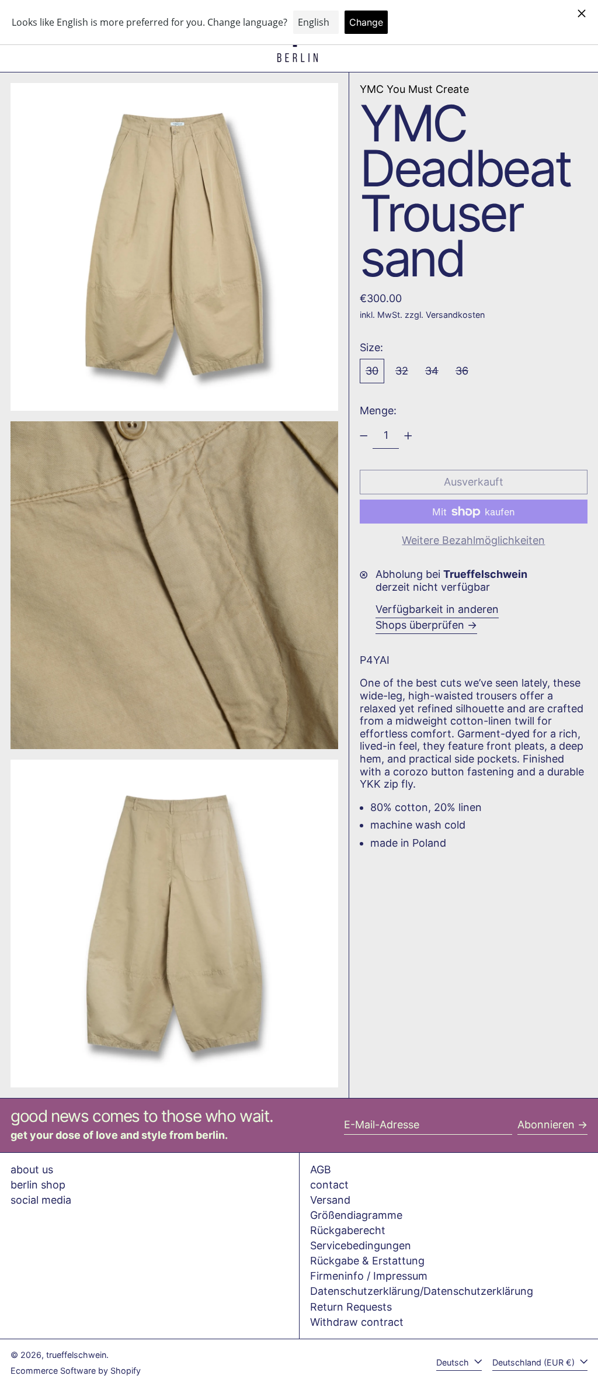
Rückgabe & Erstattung (367, 1261)
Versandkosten (455, 315)
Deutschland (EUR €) (534, 1362)
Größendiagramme (356, 1215)
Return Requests (351, 1307)
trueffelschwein (76, 1355)
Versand (330, 1200)
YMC (414, 89)
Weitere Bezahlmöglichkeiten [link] (473, 540)
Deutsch (453, 1362)
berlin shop (38, 1185)
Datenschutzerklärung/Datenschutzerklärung (421, 1291)
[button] (174, 247)
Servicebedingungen (360, 1245)
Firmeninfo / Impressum (368, 1276)
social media (41, 1200)
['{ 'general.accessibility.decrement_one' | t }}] (363, 436)
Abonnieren (546, 1124)
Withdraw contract (357, 1322)
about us (32, 1169)
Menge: (378, 410)
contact (329, 1185)
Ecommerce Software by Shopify (76, 1370)
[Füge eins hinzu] (408, 436)
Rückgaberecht (347, 1230)
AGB (320, 1169)
